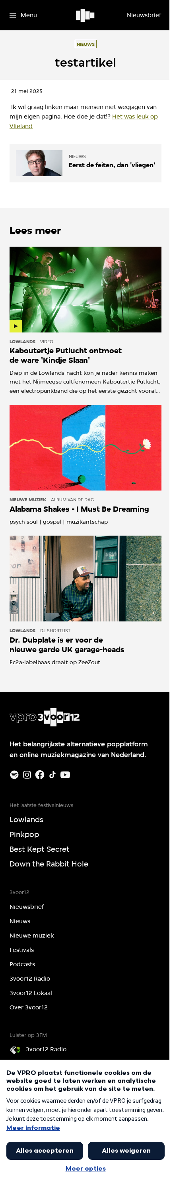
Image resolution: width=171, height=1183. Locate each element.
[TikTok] (52, 774)
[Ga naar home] (85, 15)
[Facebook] (40, 774)
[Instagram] (27, 774)
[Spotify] (14, 774)
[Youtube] (65, 774)
